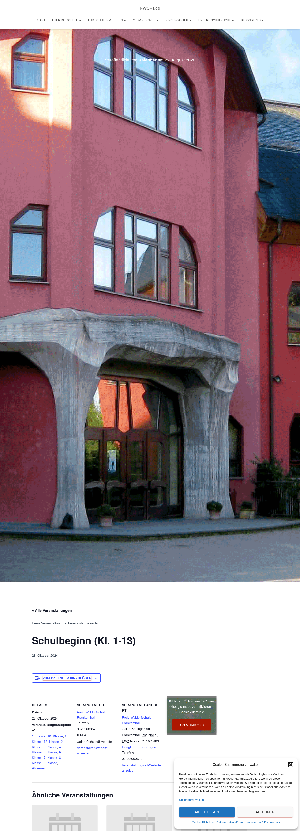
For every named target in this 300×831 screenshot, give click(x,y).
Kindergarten (177, 20)
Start (40, 20)
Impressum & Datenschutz (263, 822)
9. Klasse (50, 763)
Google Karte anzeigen (139, 747)
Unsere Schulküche (215, 20)
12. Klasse (51, 741)
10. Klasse (55, 736)
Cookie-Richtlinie (203, 822)
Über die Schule (65, 20)
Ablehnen (265, 812)
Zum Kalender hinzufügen (67, 678)
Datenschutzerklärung (230, 822)
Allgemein (39, 768)
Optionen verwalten (191, 799)
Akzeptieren (207, 812)
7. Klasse (50, 757)
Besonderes (251, 20)
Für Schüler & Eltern (106, 20)
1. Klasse (38, 736)
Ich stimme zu (191, 724)
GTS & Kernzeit (144, 20)
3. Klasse (50, 747)
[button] (290, 764)
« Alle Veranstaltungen (52, 610)
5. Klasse (50, 752)
